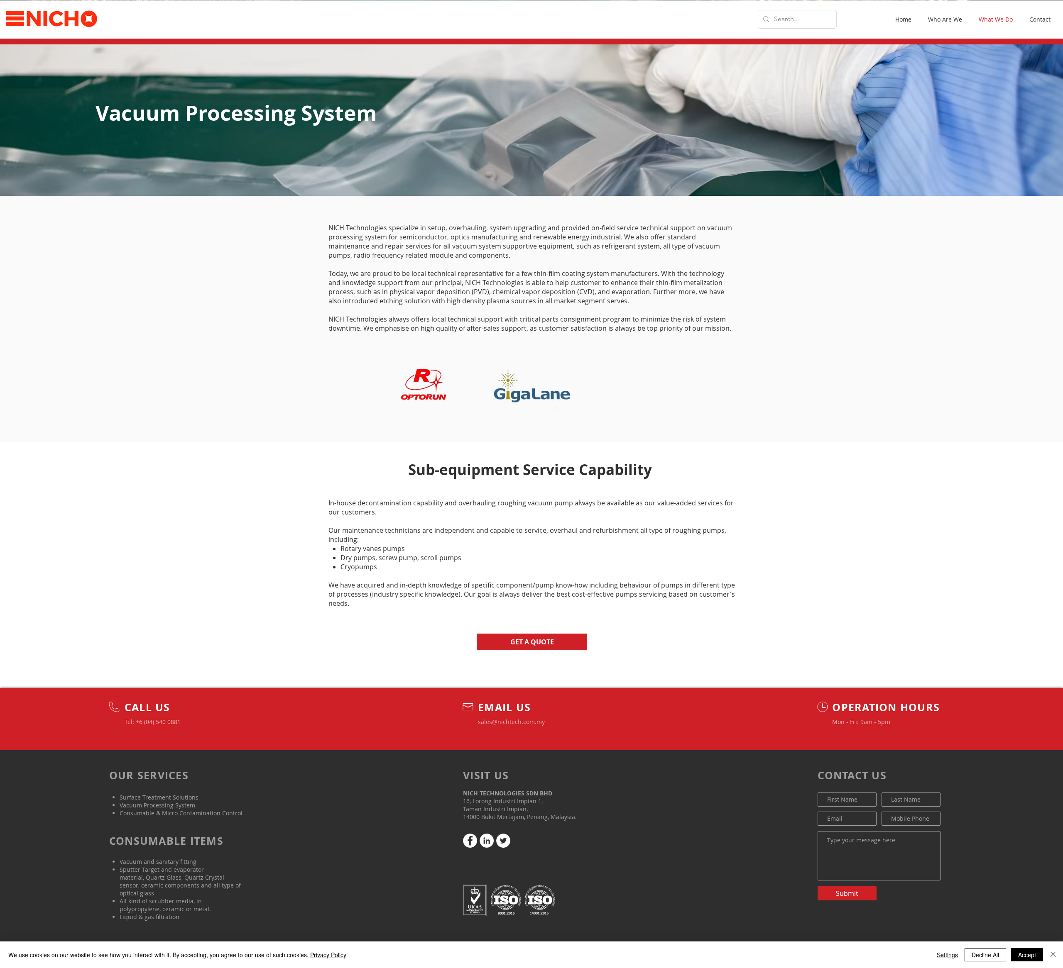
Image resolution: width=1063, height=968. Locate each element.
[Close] (1053, 954)
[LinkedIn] (487, 841)
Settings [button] (947, 955)
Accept (1027, 955)
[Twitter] (503, 841)
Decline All (985, 955)
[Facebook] (470, 841)
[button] (532, 642)
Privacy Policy (328, 955)
